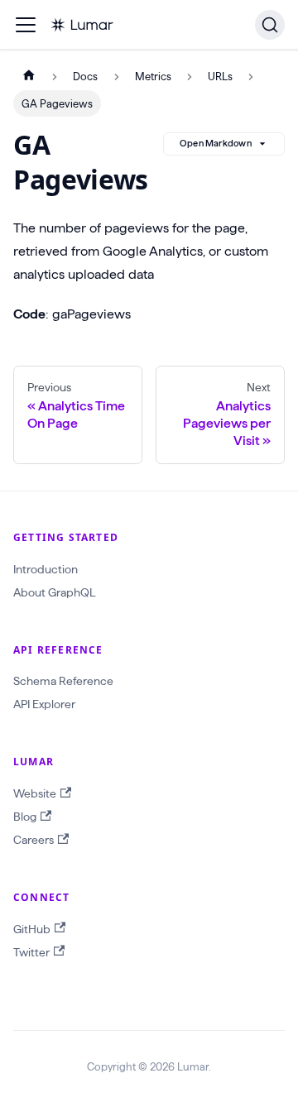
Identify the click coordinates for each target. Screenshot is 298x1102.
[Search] (270, 25)
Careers (33, 839)
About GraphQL (54, 592)
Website (34, 793)
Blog (24, 816)
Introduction (45, 569)
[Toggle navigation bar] (25, 24)
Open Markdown (216, 143)
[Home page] (29, 76)
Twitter (31, 952)
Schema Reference (63, 681)
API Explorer (44, 704)
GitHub (31, 929)
